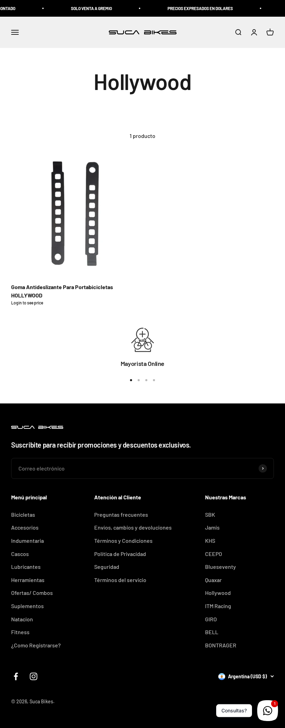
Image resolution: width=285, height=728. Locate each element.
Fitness (20, 632)
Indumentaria (27, 540)
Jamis (212, 527)
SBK (210, 514)
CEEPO (213, 553)
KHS (210, 540)
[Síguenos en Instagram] (33, 676)
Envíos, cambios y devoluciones (133, 527)
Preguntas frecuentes (121, 514)
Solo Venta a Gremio (86, 8)
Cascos (20, 553)
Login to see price (27, 302)
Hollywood (218, 592)
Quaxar (213, 579)
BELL (211, 632)
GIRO (211, 619)
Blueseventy (220, 566)
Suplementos (27, 606)
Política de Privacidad (120, 553)
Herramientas (27, 579)
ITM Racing (218, 606)
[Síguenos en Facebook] (16, 676)
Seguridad (106, 566)
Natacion (22, 619)
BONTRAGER (220, 645)
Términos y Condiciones (123, 540)
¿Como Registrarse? (36, 645)
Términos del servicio (120, 579)
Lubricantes (26, 566)
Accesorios (25, 527)
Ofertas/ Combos (32, 592)
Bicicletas (23, 514)
